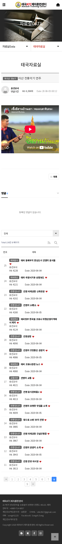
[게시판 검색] (56, 242)
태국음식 (14, 260)
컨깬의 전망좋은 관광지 (34, 350)
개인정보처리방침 (10, 519)
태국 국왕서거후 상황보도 (33, 277)
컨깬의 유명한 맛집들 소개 (35, 405)
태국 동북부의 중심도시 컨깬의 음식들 (38, 260)
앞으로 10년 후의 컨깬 (33, 419)
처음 (6, 479)
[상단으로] (55, 537)
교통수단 (14, 377)
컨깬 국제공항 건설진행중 (35, 433)
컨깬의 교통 (26, 378)
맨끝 (33, 484)
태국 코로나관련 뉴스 (31, 364)
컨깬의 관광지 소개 (32, 447)
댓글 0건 (15, 91)
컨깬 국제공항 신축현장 (34, 291)
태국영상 (14, 277)
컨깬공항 (27, 336)
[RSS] (49, 242)
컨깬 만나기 (15, 291)
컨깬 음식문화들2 (31, 392)
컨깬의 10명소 (30, 305)
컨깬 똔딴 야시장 (31, 461)
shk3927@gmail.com (46, 511)
